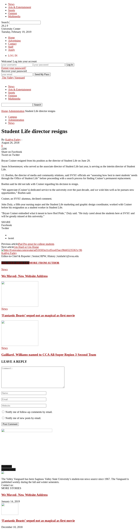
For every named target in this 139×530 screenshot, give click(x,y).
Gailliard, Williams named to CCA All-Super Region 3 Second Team (48, 354)
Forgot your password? (13, 68)
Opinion (12, 13)
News (11, 4)
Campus (12, 116)
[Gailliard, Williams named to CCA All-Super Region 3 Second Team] (19, 344)
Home (11, 37)
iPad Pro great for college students (36, 244)
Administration (16, 119)
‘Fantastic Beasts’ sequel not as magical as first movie (38, 315)
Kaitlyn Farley (13, 139)
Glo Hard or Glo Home (26, 247)
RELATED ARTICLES (15, 262)
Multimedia (14, 16)
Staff (10, 46)
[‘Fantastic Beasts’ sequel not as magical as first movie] (19, 305)
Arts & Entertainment (19, 7)
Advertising (14, 40)
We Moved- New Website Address (24, 276)
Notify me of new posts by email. (23, 418)
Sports (11, 10)
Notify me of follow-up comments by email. (28, 412)
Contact (12, 43)
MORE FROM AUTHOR (44, 262)
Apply (11, 49)
